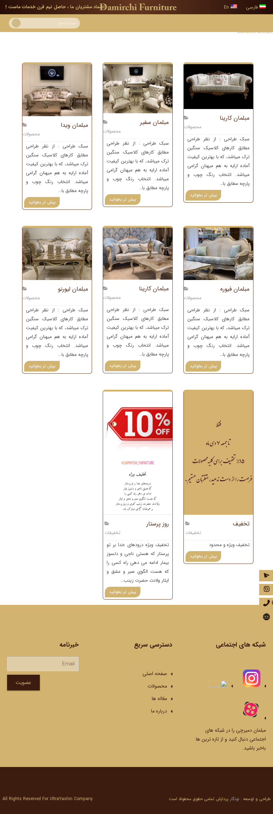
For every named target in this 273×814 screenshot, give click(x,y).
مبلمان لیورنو (73, 289)
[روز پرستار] (137, 453)
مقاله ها (159, 698)
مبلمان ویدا (74, 125)
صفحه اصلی (155, 674)
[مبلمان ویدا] (57, 90)
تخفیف (241, 524)
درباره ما (159, 711)
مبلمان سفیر (154, 122)
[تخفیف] (218, 453)
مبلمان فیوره (235, 289)
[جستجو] (16, 23)
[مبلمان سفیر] (137, 88)
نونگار (234, 798)
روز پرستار (157, 524)
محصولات (192, 127)
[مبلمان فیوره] (218, 254)
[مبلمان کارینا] (218, 86)
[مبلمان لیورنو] (57, 254)
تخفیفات (193, 532)
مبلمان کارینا (235, 118)
